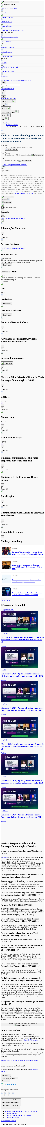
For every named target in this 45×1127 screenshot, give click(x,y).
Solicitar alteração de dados (29, 1060)
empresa (5, 857)
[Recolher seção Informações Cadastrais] (2, 233)
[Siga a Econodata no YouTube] (14, 1095)
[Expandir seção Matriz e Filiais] (2, 385)
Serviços (3, 63)
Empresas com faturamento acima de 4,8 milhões (21, 1111)
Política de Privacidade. (30, 1040)
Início (7, 123)
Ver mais (4, 200)
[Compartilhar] (2, 209)
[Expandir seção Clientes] (2, 405)
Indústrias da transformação (10, 67)
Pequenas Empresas (7, 47)
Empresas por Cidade (12, 1117)
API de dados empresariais (24, 193)
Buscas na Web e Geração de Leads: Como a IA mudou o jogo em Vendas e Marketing (27, 553)
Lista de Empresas (7, 17)
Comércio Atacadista (8, 71)
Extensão (4, 13)
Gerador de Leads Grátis (9, 8)
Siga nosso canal (8, 610)
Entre (3, 82)
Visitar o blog (5, 600)
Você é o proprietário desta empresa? (15, 165)
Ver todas (21, 30)
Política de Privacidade (8, 1121)
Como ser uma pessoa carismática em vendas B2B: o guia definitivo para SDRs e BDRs (27, 567)
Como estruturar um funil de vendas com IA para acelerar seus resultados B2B (27, 594)
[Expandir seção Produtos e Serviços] (2, 446)
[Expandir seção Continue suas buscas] (2, 520)
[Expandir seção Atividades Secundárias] (2, 346)
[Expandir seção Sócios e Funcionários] (2, 365)
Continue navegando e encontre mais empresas (22, 1023)
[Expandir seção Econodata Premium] (2, 536)
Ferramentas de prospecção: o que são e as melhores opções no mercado (26, 581)
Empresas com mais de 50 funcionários (18, 1115)
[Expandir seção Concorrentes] (2, 425)
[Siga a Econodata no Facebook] (10, 1095)
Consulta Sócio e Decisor (9, 30)
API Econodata (6, 41)
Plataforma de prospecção (9, 37)
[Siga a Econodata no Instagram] (3, 1095)
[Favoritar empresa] (2, 205)
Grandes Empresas (7, 56)
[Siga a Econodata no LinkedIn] (6, 1095)
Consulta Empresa (7, 26)
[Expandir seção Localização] (2, 501)
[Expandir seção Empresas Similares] (2, 465)
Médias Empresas (6, 52)
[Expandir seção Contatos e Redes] (2, 484)
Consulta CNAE (6, 22)
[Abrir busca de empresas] (3, 93)
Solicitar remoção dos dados (10, 1060)
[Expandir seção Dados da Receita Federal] (2, 327)
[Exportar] (2, 214)
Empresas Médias (11, 1113)
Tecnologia (4, 76)
